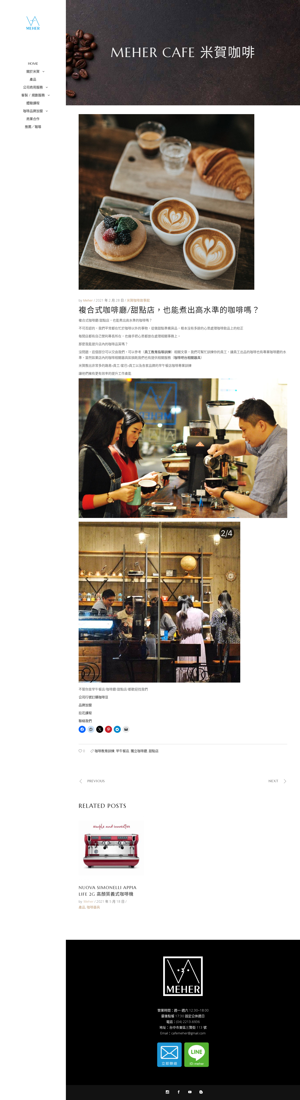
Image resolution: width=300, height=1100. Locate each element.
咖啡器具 (93, 907)
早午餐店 (122, 751)
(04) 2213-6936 (188, 1021)
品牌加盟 (85, 705)
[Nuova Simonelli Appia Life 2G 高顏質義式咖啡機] (111, 848)
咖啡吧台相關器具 (187, 357)
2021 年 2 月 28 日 (110, 300)
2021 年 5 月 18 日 (110, 901)
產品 (82, 907)
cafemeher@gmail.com (188, 1033)
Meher (88, 300)
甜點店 (154, 751)
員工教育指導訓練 (158, 352)
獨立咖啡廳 (139, 751)
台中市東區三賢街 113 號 (188, 1027)
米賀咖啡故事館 (138, 300)
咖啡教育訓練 (104, 751)
